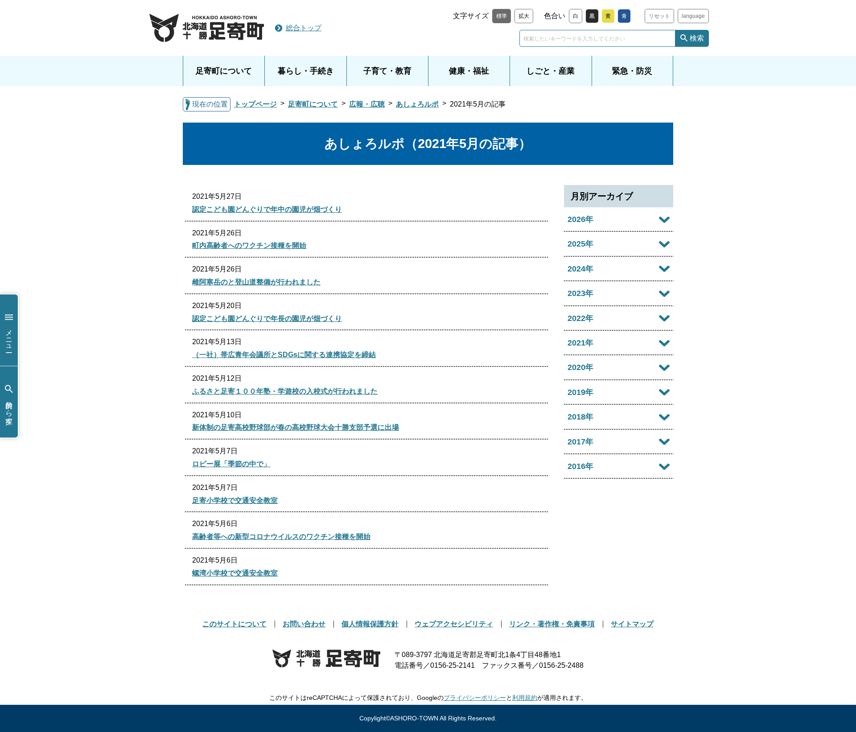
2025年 (580, 243)
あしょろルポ (417, 104)
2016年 (580, 466)
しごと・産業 (551, 70)
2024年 (580, 268)
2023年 (580, 293)
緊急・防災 (632, 70)
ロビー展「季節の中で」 (231, 464)
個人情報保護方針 (370, 624)
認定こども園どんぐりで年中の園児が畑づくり (267, 209)
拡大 (524, 16)
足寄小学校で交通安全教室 (235, 500)
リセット (659, 16)
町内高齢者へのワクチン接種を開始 (249, 245)
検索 (697, 38)
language (693, 16)
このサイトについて (234, 624)
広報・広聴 (367, 104)
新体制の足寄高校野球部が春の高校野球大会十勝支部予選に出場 (295, 427)
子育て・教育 (387, 70)
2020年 (580, 367)
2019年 (580, 392)
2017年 (580, 441)
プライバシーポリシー (475, 697)
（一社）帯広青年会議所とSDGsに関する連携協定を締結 (284, 354)
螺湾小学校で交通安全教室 (235, 573)
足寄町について (224, 70)
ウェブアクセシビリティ (454, 624)
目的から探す (9, 408)
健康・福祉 (469, 70)
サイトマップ (632, 624)
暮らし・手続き (306, 70)
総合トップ (303, 28)
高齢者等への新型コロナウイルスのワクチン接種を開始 (281, 536)
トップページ (255, 104)
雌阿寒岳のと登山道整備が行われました (256, 282)
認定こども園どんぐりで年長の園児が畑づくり (267, 318)
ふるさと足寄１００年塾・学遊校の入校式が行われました (285, 391)
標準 (501, 16)
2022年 (580, 318)
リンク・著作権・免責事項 (552, 624)
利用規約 (524, 697)
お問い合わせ (304, 624)
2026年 (580, 219)
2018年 (580, 416)
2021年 (580, 342)
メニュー (9, 337)
